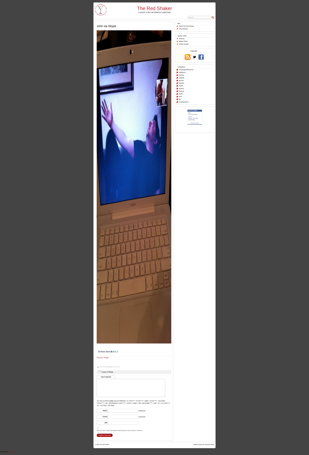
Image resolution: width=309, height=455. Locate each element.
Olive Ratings (183, 29)
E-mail (105, 417)
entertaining (191, 119)
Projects (181, 91)
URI (106, 423)
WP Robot (11, 452)
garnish (181, 80)
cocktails (195, 118)
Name (105, 411)
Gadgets (181, 78)
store (180, 96)
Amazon (181, 39)
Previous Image (103, 358)
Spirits (181, 94)
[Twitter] (194, 57)
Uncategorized (183, 102)
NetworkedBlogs (192, 110)
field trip (181, 75)
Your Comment (106, 377)
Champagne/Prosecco (186, 70)
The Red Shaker (154, 8)
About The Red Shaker (186, 26)
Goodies (181, 83)
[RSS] (187, 57)
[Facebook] (201, 57)
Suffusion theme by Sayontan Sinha (203, 444)
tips (180, 99)
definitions (182, 72)
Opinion (181, 88)
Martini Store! (183, 41)
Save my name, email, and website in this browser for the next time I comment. (120, 430)
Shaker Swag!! (184, 44)
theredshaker (110, 367)
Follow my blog (195, 123)
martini (181, 86)
